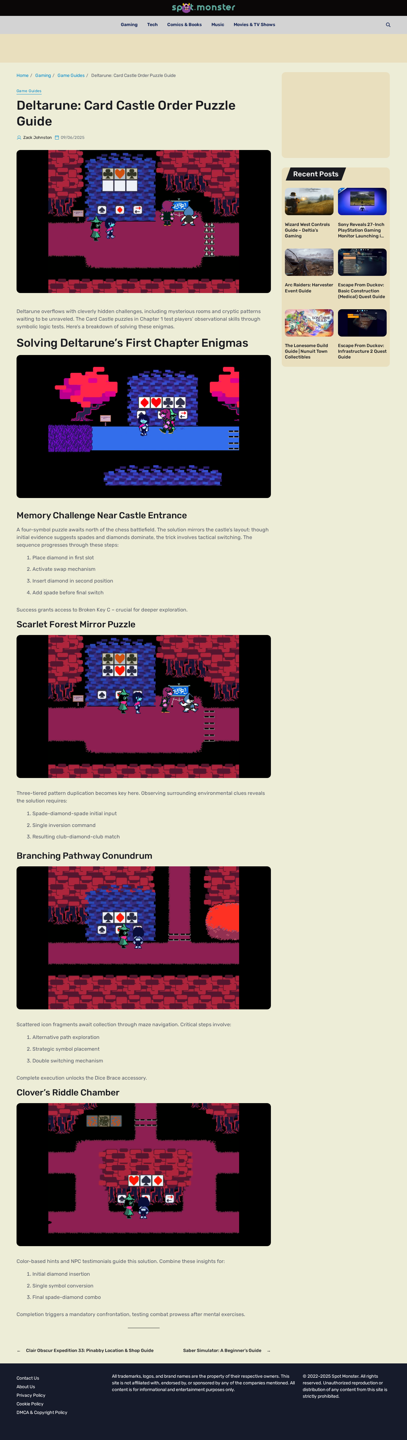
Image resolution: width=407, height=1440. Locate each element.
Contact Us (28, 1378)
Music (217, 24)
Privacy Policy (31, 1395)
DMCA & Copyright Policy (42, 1412)
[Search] (388, 25)
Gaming (129, 24)
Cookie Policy (30, 1404)
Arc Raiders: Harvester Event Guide (309, 287)
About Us (26, 1386)
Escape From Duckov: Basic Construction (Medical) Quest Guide (361, 290)
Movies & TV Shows (254, 24)
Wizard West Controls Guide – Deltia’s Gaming (307, 230)
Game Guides (29, 91)
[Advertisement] (203, 48)
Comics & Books (184, 24)
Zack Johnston (37, 137)
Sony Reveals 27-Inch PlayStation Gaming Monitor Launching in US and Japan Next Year (361, 236)
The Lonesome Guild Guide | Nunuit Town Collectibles (306, 351)
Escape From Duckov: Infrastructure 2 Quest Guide (362, 351)
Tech (152, 24)
